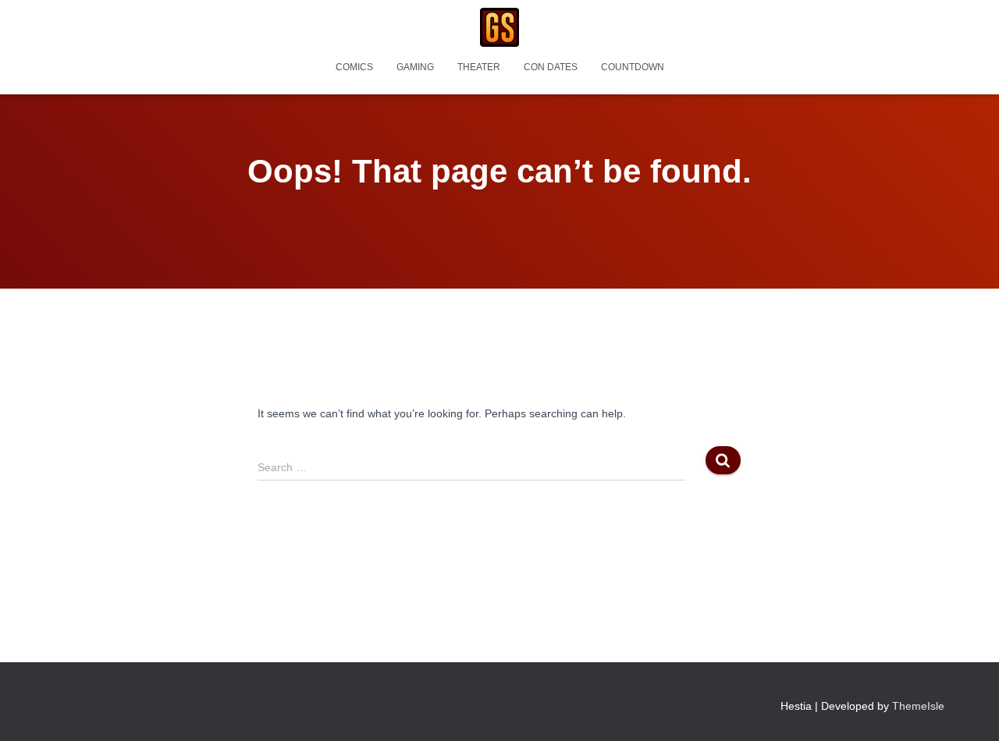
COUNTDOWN (632, 67)
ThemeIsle (918, 706)
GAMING (415, 67)
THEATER (478, 67)
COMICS (354, 67)
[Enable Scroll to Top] (968, 709)
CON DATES (551, 67)
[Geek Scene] (499, 27)
